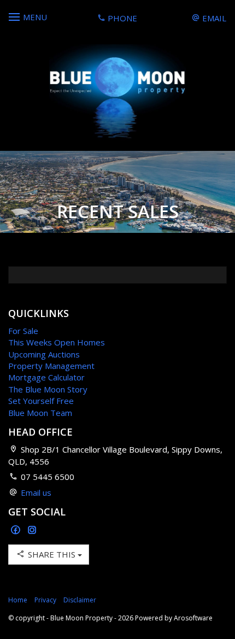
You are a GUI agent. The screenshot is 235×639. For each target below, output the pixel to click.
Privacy (45, 600)
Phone (121, 18)
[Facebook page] (16, 530)
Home (17, 600)
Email (213, 18)
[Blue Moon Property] (117, 92)
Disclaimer (79, 600)
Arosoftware (193, 618)
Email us (36, 492)
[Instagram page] (32, 530)
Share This (52, 554)
